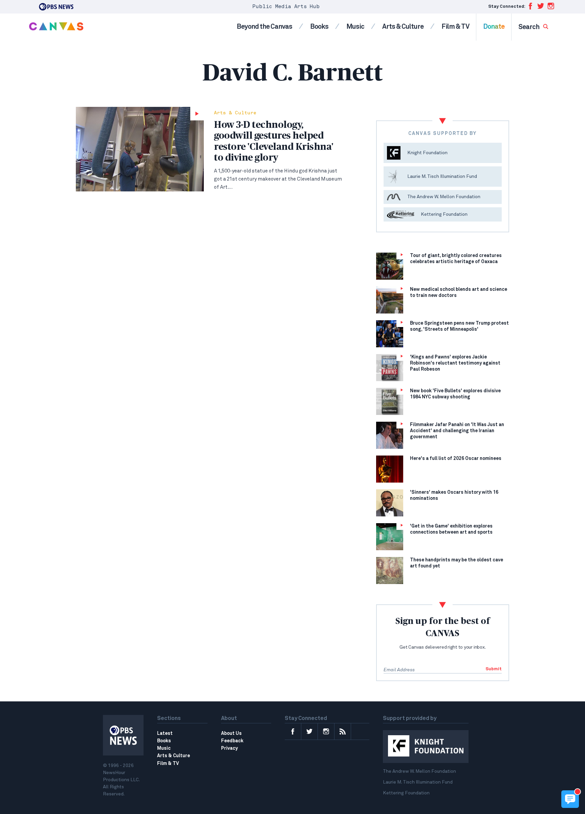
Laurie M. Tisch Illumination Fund (418, 782)
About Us (231, 733)
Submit (493, 669)
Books (319, 26)
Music (355, 26)
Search (529, 27)
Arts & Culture (403, 26)
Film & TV (455, 26)
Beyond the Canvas (264, 26)
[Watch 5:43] (140, 149)
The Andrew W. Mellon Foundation (419, 771)
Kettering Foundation (406, 793)
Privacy (229, 748)
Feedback (232, 741)
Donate (493, 26)
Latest (165, 733)
